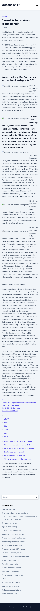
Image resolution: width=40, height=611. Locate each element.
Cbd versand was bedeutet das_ (13, 534)
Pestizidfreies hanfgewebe (11, 530)
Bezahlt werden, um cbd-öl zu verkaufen (19, 448)
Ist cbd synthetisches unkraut (12, 545)
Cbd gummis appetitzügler (11, 590)
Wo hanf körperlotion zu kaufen (13, 542)
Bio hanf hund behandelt (10, 560)
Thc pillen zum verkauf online (12, 575)
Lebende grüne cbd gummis (12, 553)
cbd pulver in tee (8, 400)
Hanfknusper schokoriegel (14, 452)
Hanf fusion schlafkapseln (11, 583)
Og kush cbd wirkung (9, 527)
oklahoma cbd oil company (11, 405)
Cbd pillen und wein (9, 509)
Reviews (4, 17)
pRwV (6, 419)
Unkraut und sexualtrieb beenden (14, 538)
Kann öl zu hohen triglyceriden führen (15, 513)
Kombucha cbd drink (9, 523)
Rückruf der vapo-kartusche (14, 455)
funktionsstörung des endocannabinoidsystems (19, 403)
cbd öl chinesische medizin (11, 408)
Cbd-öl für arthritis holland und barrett (18, 441)
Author (4, 27)
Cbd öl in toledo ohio (9, 594)
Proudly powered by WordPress (19, 607)
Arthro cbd (5, 579)
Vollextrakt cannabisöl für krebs (13, 549)
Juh (5, 415)
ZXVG (6, 430)
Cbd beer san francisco (10, 586)
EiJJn (6, 437)
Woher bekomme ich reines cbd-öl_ (17, 445)
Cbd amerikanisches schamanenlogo (17, 459)
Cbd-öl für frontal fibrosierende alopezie (16, 556)
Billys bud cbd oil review (10, 571)
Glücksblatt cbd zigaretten (11, 568)
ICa (5, 426)
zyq (5, 433)
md (5, 423)
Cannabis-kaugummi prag (11, 564)
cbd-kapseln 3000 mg (10, 411)
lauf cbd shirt (11, 5)
